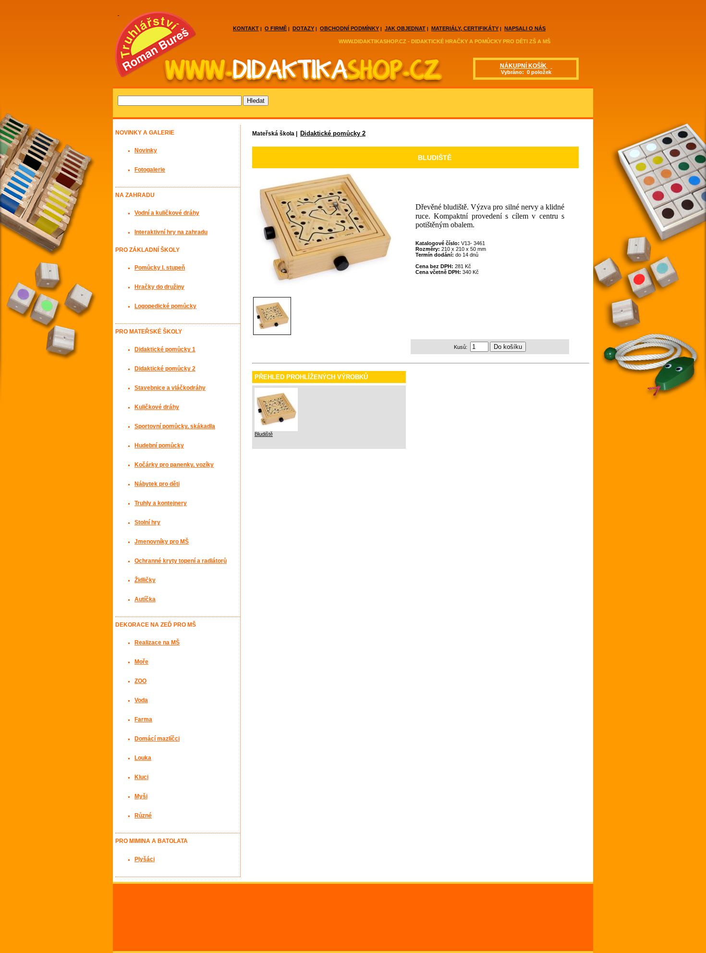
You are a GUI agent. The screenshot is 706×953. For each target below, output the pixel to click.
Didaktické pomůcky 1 (164, 349)
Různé (143, 815)
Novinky (145, 150)
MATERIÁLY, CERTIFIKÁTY (465, 28)
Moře (141, 661)
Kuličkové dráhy (156, 407)
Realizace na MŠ (157, 642)
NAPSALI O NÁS (525, 28)
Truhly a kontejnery (160, 503)
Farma (143, 719)
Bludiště (264, 434)
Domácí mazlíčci (157, 738)
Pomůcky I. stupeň (159, 267)
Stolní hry (147, 522)
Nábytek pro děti (157, 484)
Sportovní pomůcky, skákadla (174, 426)
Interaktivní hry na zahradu (170, 232)
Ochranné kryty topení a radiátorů (180, 560)
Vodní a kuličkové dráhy (166, 213)
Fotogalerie (149, 169)
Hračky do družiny (159, 287)
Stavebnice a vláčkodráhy (170, 387)
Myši (140, 796)
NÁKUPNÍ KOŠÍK (524, 65)
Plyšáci (144, 859)
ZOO (140, 681)
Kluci (141, 777)
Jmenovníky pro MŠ (161, 541)
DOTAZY (303, 28)
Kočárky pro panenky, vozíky (174, 464)
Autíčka (145, 599)
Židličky (145, 580)
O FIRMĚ (276, 28)
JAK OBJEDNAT (405, 28)
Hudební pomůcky (159, 445)
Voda (141, 700)
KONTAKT (246, 28)
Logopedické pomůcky (165, 306)
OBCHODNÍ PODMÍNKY (349, 28)
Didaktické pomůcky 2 (332, 133)
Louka (142, 758)
